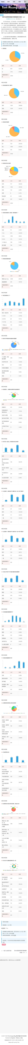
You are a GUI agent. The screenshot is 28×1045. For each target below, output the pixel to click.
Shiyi (22, 1037)
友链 (14, 1)
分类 (8, 1)
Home (2, 1)
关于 (25, 1)
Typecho (13, 1037)
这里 (13, 43)
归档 (19, 1)
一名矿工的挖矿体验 (7, 950)
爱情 (4, 944)
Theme (17, 1037)
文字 (2, 15)
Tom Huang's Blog (12, 1036)
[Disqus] (14, 979)
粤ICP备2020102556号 (21, 1036)
